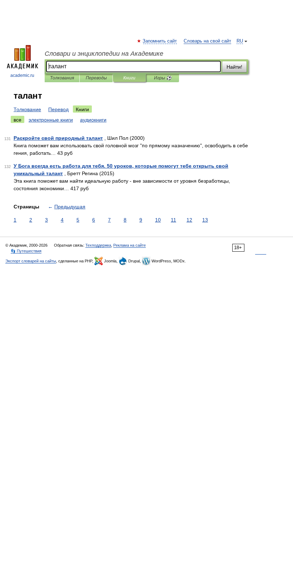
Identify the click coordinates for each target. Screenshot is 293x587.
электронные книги (51, 120)
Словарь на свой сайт (207, 41)
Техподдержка (98, 245)
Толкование (27, 109)
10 (158, 220)
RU (240, 41)
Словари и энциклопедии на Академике (104, 53)
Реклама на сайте (129, 245)
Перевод (58, 109)
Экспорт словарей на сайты (30, 261)
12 (189, 220)
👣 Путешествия (26, 251)
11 (173, 220)
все (17, 120)
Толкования (62, 77)
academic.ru (22, 75)
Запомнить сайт (160, 41)
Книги (129, 77)
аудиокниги (93, 120)
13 (205, 220)
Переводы (96, 77)
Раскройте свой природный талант (58, 138)
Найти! (234, 67)
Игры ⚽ (163, 77)
